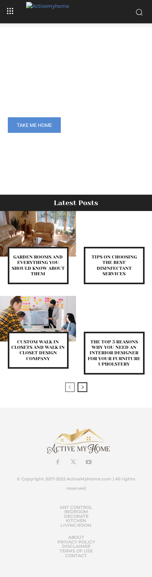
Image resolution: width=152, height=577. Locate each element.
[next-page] (82, 387)
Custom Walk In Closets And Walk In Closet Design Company (38, 350)
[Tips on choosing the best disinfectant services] (114, 234)
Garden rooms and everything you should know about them (38, 265)
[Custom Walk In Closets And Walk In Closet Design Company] (38, 318)
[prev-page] (70, 387)
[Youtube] (89, 462)
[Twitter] (73, 462)
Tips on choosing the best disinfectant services (114, 265)
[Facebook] (58, 462)
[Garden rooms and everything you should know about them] (38, 234)
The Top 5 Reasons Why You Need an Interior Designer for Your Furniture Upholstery (114, 353)
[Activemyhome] (76, 11)
